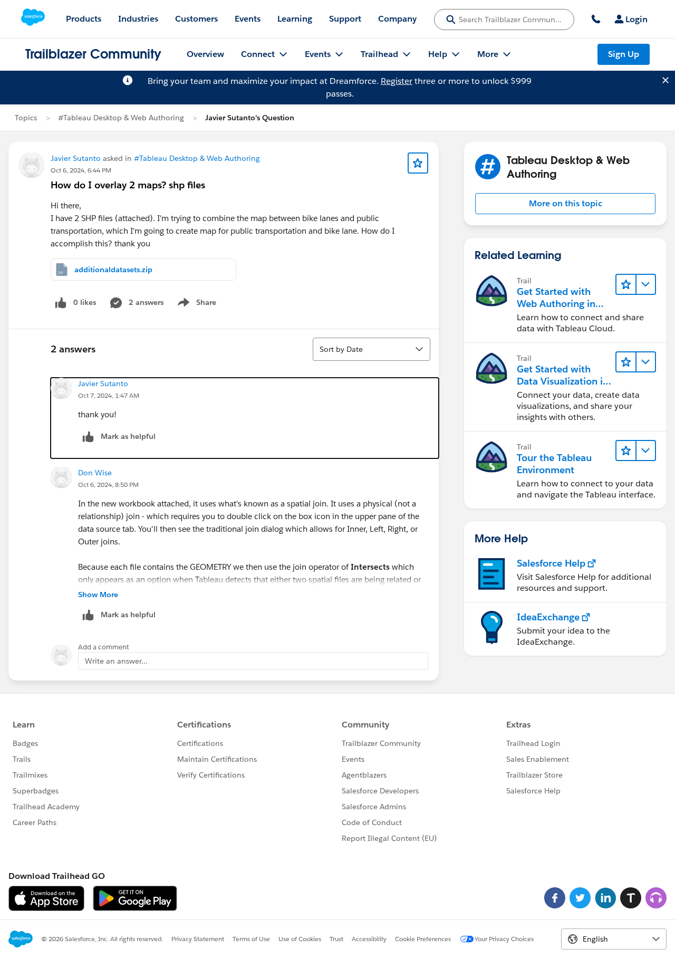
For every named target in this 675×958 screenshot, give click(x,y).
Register (396, 81)
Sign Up (623, 54)
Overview (205, 54)
